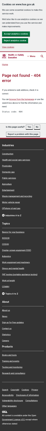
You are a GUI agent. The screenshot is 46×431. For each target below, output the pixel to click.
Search (5, 390)
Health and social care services (16, 160)
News (4, 316)
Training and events (10, 361)
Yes (29, 127)
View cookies (8, 47)
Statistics (6, 334)
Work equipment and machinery (16, 262)
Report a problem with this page (23, 134)
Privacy (34, 390)
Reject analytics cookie (15, 40)
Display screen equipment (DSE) (16, 250)
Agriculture (7, 184)
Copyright (15, 390)
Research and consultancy (13, 373)
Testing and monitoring (12, 367)
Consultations (31, 400)
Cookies (25, 390)
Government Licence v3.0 (13, 419)
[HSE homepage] (13, 56)
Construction (7, 154)
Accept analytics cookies (16, 34)
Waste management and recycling (17, 196)
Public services (9, 178)
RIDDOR (5, 238)
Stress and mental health (13, 268)
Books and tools (9, 355)
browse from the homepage (21, 99)
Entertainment (8, 190)
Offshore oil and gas (11, 208)
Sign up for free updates (13, 322)
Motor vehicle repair (11, 202)
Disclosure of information (27, 395)
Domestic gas (8, 172)
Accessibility (8, 395)
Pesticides (7, 166)
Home (5, 64)
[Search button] (42, 56)
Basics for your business (13, 232)
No (37, 127)
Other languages (9, 406)
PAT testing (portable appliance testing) (19, 274)
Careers (5, 340)
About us (6, 310)
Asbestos (6, 256)
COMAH (5, 286)
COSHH (5, 244)
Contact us (7, 328)
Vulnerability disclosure (12, 400)
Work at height (8, 280)
